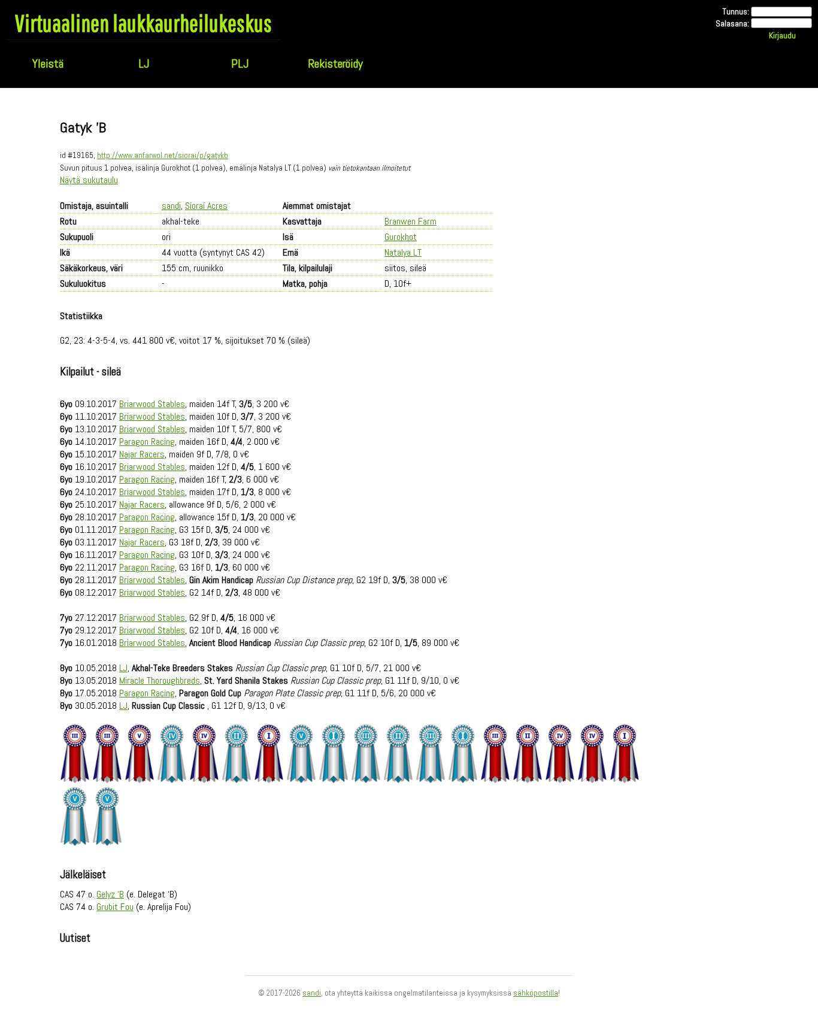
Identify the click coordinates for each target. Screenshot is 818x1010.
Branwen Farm (410, 221)
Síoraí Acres (206, 205)
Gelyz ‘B (110, 894)
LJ (143, 63)
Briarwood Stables (152, 404)
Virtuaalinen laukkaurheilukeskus (143, 23)
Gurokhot (400, 236)
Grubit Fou (115, 906)
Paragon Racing (147, 441)
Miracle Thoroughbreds (159, 680)
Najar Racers (142, 454)
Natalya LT (403, 252)
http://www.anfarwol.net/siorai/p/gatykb (162, 155)
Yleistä (47, 63)
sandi (171, 205)
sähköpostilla (535, 993)
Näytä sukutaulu (89, 180)
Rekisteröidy (335, 63)
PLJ (240, 63)
